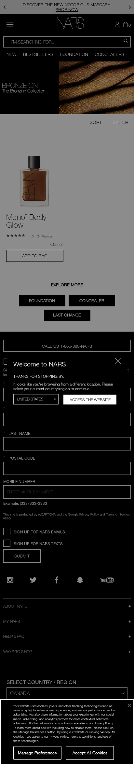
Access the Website (89, 399)
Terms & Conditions (83, 736)
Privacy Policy (104, 723)
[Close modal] (117, 360)
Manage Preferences (37, 752)
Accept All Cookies (90, 752)
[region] (67, 732)
